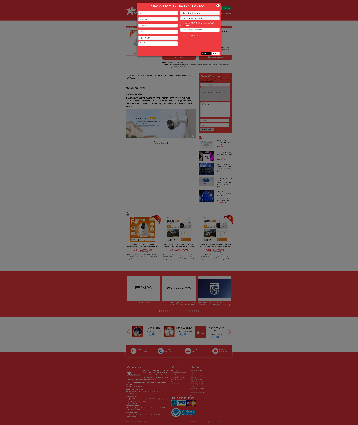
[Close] (218, 5)
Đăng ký (205, 53)
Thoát (216, 53)
